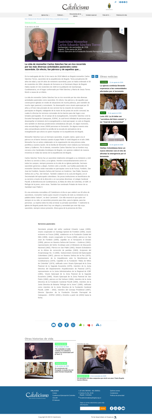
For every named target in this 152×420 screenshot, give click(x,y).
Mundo (103, 113)
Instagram (122, 2)
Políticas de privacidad (117, 395)
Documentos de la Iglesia (75, 15)
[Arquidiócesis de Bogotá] (109, 10)
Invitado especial (91, 15)
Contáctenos (114, 393)
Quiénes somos (115, 390)
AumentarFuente (92, 76)
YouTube (126, 2)
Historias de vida (121, 15)
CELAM (55, 398)
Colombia (104, 82)
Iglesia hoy (44, 15)
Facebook (120, 2)
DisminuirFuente (96, 76)
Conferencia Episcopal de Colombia (64, 395)
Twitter (124, 2)
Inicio (30, 15)
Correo (55, 393)
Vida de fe (105, 15)
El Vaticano (56, 400)
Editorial (60, 15)
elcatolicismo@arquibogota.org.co (90, 398)
